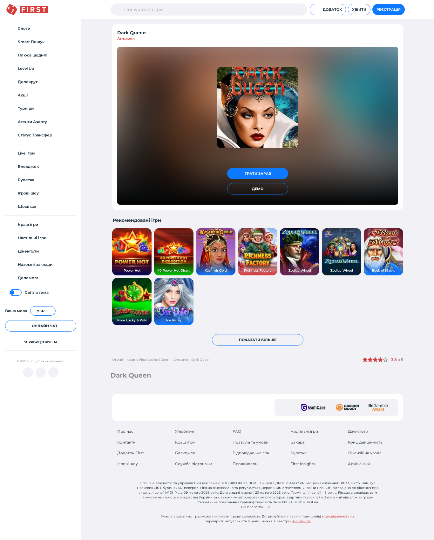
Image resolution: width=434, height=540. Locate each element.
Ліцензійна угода (365, 453)
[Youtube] (28, 372)
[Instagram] (53, 372)
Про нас (125, 431)
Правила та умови (250, 442)
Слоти (166, 360)
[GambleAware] (378, 407)
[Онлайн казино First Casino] (27, 9)
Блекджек (185, 453)
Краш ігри (185, 442)
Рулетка (298, 453)
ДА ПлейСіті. (300, 521)
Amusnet (126, 38)
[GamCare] (313, 407)
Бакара (297, 442)
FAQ (237, 431)
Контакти (126, 442)
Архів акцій (359, 463)
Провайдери (245, 463)
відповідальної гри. (338, 516)
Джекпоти (358, 431)
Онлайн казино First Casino (135, 360)
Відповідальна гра (251, 453)
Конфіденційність (365, 442)
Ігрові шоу (127, 463)
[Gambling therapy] (347, 407)
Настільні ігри (304, 431)
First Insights (302, 463)
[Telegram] (41, 372)
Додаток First (130, 453)
